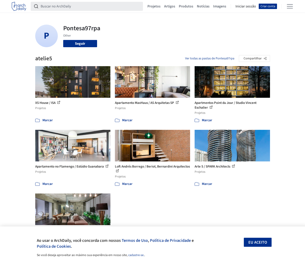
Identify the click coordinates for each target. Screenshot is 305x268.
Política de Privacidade (170, 240)
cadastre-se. (136, 255)
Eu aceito (257, 242)
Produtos (186, 6)
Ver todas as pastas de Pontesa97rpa (209, 58)
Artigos (169, 6)
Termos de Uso (135, 240)
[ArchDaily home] (19, 6)
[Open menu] (289, 6)
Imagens (219, 6)
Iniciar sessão (245, 6)
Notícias (203, 6)
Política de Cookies (54, 246)
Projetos (154, 6)
